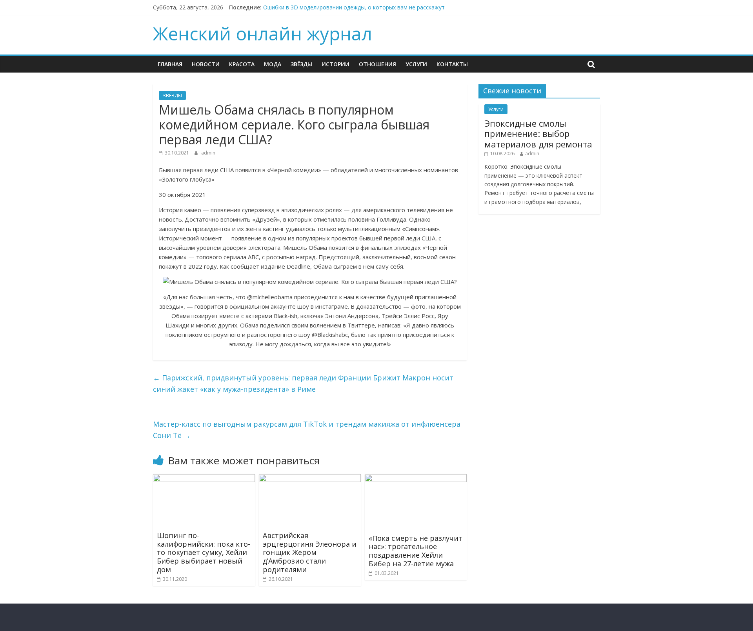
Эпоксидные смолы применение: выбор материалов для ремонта (538, 133)
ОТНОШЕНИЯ (377, 64)
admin (208, 152)
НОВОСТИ (206, 64)
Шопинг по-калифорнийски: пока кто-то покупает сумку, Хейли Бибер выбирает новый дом (203, 552)
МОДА (272, 64)
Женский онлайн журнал (262, 33)
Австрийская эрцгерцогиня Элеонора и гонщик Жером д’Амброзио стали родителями (309, 552)
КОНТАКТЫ (452, 64)
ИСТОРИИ (335, 64)
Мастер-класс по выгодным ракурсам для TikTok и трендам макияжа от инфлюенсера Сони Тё (306, 429)
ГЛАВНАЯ (170, 64)
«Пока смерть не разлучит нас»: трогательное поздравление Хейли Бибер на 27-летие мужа (415, 550)
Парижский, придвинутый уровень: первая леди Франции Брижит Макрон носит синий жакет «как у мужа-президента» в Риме (303, 383)
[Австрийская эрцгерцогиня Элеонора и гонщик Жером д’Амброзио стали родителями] (310, 479)
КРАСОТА (242, 64)
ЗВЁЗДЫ (301, 64)
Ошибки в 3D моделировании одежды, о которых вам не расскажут (354, 7)
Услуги (416, 64)
